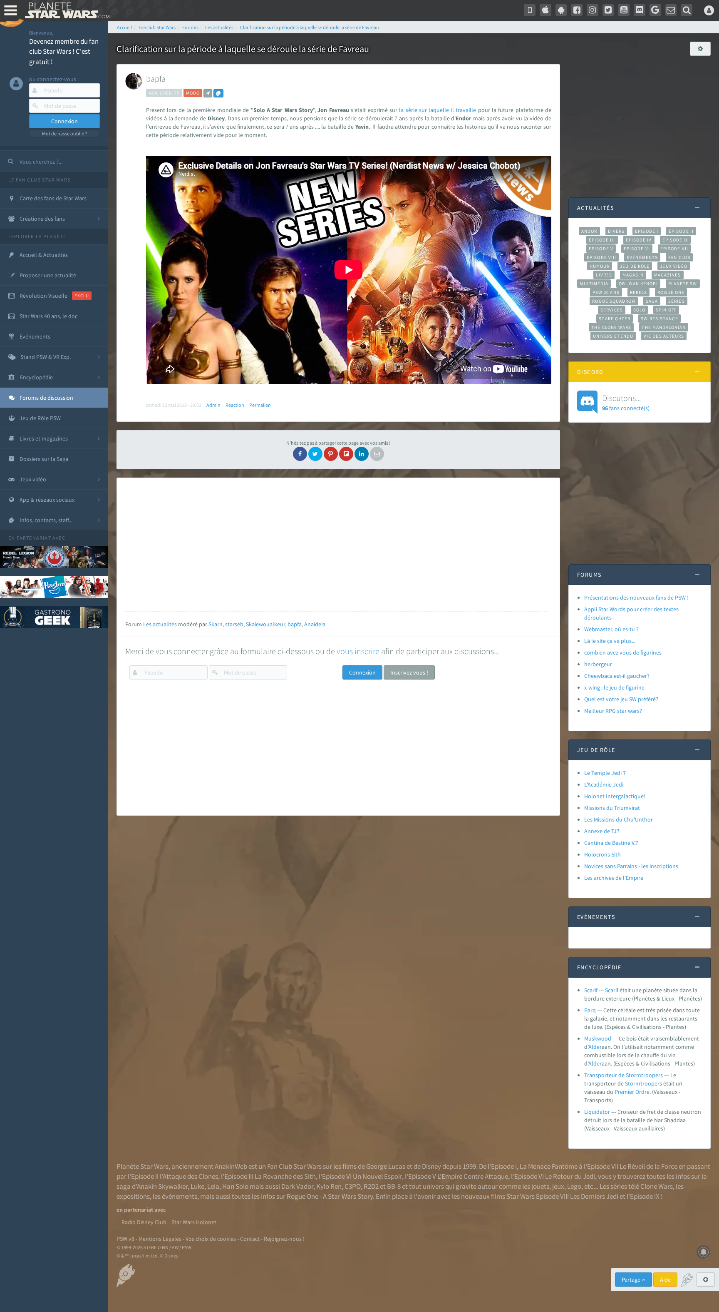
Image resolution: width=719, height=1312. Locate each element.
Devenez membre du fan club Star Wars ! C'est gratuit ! (64, 51)
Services (611, 310)
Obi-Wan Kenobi (638, 283)
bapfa (156, 78)
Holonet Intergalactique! (614, 796)
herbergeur (598, 664)
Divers (616, 231)
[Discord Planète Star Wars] (639, 10)
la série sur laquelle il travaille (438, 110)
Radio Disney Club (143, 1222)
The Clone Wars (611, 327)
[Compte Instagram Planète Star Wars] (592, 10)
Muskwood (597, 1038)
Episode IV (639, 240)
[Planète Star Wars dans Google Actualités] (655, 10)
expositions (133, 1196)
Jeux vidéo (673, 266)
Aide (665, 1279)
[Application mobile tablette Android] (561, 10)
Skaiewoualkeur (265, 624)
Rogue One (670, 292)
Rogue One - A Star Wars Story (330, 1196)
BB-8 (394, 1186)
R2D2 (371, 1186)
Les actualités (160, 624)
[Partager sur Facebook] (300, 454)
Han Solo (235, 1186)
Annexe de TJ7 (602, 831)
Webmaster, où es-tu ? (611, 629)
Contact (250, 1238)
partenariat (34, 538)
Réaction (235, 405)
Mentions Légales (160, 1238)
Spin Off (666, 310)
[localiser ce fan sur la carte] (207, 93)
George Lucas (385, 1166)
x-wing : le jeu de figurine (614, 687)
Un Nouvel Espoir (377, 1176)
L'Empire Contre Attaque (472, 1176)
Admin (213, 405)
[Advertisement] (336, 544)
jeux (558, 1186)
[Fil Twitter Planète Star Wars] (608, 10)
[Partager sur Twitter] (315, 454)
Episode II (681, 231)
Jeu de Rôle (635, 266)
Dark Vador (297, 1186)
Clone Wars (656, 1186)
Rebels (638, 292)
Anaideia (314, 624)
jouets (540, 1186)
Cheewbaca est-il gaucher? (617, 676)
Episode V (601, 248)
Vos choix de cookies (211, 1238)
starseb (234, 624)
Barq (590, 1010)
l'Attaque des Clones (189, 1176)
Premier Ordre (632, 1091)
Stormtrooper (642, 1083)
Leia (213, 1186)
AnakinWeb (231, 1166)
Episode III (602, 240)
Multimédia (594, 283)
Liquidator (597, 1111)
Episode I (646, 231)
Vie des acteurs (664, 336)
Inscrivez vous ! (409, 672)
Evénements (642, 257)
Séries (676, 301)
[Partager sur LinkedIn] (362, 454)
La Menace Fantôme (549, 1166)
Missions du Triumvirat (612, 808)
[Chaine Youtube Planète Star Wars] (624, 10)
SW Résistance (659, 318)
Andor (589, 231)
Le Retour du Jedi (570, 1176)
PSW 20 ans (606, 292)
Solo (639, 310)
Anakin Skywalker (162, 1186)
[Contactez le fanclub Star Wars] (671, 10)
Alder (595, 1047)
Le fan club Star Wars (39, 180)
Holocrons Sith (602, 854)
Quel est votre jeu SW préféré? (621, 699)
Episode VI (637, 248)
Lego (574, 1186)
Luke (197, 1186)
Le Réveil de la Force (648, 1166)
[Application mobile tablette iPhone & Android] (530, 10)
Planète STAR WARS (65, 10)
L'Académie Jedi (603, 784)
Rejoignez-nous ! (284, 1238)
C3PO (353, 1186)
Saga (652, 301)
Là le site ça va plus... (609, 641)
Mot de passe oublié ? (64, 133)
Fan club (679, 257)
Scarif (591, 990)
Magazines (667, 275)
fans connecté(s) (626, 402)
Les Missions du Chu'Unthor (618, 819)
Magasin (633, 275)
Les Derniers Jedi (594, 1196)
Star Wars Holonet (193, 1222)
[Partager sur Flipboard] (346, 454)
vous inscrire (358, 651)
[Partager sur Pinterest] (331, 454)
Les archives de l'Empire (613, 877)
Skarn (215, 624)
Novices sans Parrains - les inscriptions (631, 866)
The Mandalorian (663, 327)
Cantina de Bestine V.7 (611, 842)
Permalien (260, 405)
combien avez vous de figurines (623, 652)
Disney (431, 1166)
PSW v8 (125, 1238)
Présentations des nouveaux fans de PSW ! (636, 597)
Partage (632, 1279)
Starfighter (614, 318)
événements (179, 1196)
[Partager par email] (377, 454)
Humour (600, 266)
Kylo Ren (329, 1186)
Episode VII (674, 248)
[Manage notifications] (703, 1252)
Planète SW (682, 283)
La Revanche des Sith (285, 1176)
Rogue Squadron (613, 301)
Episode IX (675, 240)
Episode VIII (601, 257)
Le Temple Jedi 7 (605, 773)
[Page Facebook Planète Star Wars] (577, 10)
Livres (604, 275)
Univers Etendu (613, 336)
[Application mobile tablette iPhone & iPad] (545, 10)
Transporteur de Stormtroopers (623, 1075)
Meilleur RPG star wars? (613, 711)
